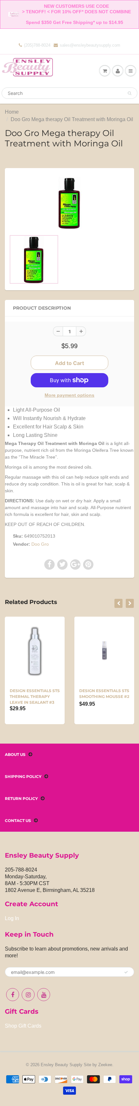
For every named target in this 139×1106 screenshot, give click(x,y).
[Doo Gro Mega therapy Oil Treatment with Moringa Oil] (69, 203)
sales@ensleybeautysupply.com (90, 45)
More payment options (69, 395)
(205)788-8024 (37, 45)
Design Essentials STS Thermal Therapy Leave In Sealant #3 (35, 696)
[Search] (129, 93)
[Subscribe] (126, 972)
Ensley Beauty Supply (61, 1064)
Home (12, 112)
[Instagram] (28, 994)
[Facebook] (12, 994)
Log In (12, 918)
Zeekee (105, 1064)
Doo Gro (40, 544)
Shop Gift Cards (23, 1026)
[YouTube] (43, 994)
